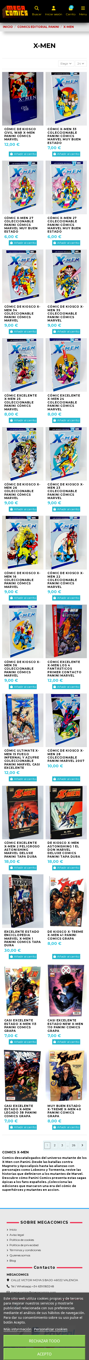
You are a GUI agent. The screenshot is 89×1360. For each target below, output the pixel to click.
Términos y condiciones (25, 1250)
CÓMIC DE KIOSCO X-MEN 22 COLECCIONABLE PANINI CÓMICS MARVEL (65, 580)
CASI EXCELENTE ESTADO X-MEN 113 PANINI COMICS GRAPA (20, 1025)
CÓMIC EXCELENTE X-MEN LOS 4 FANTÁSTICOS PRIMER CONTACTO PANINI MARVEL (64, 668)
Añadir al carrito (25, 154)
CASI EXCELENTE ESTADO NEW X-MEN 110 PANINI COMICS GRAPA (65, 1025)
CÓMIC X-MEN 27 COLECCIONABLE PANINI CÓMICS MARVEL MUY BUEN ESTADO (21, 225)
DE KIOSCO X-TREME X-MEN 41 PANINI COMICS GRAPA (65, 935)
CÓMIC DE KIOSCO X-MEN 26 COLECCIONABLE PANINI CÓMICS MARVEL (22, 491)
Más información (17, 1329)
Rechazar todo (44, 1341)
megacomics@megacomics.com (33, 1292)
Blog (12, 1260)
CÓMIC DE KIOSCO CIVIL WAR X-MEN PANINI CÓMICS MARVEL (20, 134)
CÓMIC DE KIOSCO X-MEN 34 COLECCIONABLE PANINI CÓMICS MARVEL (22, 313)
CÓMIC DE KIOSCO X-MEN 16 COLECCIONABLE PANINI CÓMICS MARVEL (22, 580)
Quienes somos (19, 1255)
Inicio (13, 1229)
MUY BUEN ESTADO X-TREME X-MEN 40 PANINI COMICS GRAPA (64, 1111)
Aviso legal (16, 1235)
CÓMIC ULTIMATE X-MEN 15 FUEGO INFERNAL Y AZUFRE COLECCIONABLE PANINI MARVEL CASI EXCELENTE (22, 759)
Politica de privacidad (23, 1245)
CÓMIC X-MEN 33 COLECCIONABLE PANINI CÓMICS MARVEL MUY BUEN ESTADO (64, 136)
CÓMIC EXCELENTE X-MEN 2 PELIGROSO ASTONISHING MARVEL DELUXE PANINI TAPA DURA (22, 849)
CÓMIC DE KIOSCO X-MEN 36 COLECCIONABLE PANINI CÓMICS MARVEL (22, 668)
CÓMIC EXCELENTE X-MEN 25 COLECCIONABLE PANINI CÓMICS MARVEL (20, 402)
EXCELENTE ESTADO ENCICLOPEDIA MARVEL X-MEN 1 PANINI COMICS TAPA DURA (22, 938)
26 (73, 1145)
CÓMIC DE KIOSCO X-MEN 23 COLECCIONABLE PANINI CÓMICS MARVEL (65, 491)
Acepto (44, 1354)
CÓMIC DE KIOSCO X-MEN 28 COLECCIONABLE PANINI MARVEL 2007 (65, 756)
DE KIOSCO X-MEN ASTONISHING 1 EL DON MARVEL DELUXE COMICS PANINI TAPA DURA (63, 849)
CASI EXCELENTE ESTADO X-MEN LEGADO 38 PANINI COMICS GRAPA (20, 1111)
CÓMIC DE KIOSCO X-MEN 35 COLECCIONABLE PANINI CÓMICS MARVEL (65, 313)
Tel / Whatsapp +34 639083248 (32, 1286)
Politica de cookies (21, 1240)
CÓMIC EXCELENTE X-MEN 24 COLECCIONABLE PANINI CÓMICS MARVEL (63, 402)
